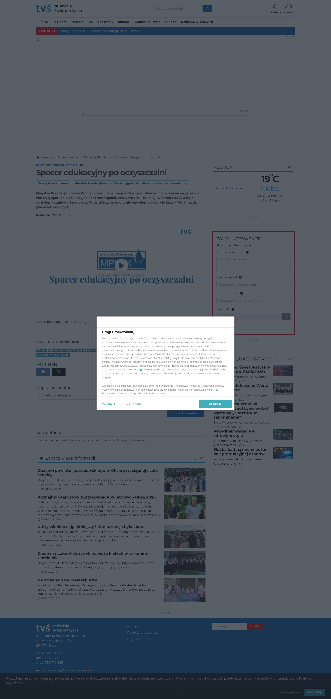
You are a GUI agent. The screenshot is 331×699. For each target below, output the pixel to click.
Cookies (122, 393)
